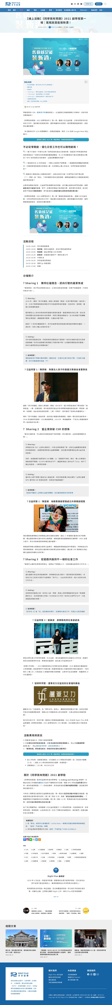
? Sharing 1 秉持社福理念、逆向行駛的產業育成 (41, 92)
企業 (33, 849)
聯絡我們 (94, 10)
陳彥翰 (52, 861)
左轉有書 (73, 853)
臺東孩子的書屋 (43, 112)
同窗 (26, 853)
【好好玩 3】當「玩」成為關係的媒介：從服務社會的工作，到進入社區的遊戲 (55, 611)
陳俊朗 (43, 861)
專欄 (50, 10)
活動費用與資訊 (31, 99)
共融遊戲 (41, 849)
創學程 (50, 849)
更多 (101, 10)
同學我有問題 (76, 849)
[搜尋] (105, 4)
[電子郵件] (72, 4)
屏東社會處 (63, 853)
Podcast (83, 10)
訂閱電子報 (88, 4)
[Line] (30, 839)
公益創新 (71, 27)
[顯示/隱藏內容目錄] (85, 81)
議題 (28, 10)
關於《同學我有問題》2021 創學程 (37, 101)
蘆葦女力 (41, 782)
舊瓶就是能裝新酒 (80, 857)
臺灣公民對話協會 (55, 977)
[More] (39, 839)
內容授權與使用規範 (55, 982)
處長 (26, 861)
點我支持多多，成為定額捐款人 (48, 746)
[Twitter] (36, 839)
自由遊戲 (60, 857)
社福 (43, 857)
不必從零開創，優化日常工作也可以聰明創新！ (40, 85)
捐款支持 (98, 4)
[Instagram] (81, 4)
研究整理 (59, 10)
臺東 (69, 857)
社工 (26, 857)
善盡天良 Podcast (74, 977)
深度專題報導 (72, 974)
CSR (26, 849)
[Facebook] (78, 4)
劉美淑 (59, 849)
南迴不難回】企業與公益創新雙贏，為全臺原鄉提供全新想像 (50, 493)
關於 (14, 10)
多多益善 (34, 853)
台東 (66, 849)
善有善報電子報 (73, 980)
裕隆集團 (34, 861)
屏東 (54, 853)
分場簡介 (29, 89)
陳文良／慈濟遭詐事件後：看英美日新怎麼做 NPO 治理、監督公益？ (21, 951)
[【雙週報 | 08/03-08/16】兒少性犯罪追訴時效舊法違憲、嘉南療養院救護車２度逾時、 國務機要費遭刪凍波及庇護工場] (56, 938)
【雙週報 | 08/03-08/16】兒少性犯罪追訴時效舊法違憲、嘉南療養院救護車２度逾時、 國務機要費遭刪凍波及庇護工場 (56, 952)
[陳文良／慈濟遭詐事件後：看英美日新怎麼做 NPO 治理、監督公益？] (21, 938)
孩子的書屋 (45, 853)
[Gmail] (33, 839)
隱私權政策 (52, 980)
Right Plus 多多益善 (56, 974)
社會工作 (34, 857)
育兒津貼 (51, 857)
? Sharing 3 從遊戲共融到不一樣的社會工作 (40, 96)
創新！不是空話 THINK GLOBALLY (63, 829)
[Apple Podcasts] (75, 4)
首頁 (9, 10)
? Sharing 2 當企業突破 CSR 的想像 (38, 94)
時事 (21, 10)
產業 (82, 853)
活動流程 (29, 87)
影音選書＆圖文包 (70, 10)
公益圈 (43, 10)
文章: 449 (56, 896)
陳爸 (59, 861)
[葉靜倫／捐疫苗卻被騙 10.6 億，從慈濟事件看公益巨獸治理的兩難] (90, 938)
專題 (35, 10)
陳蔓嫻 (67, 861)
